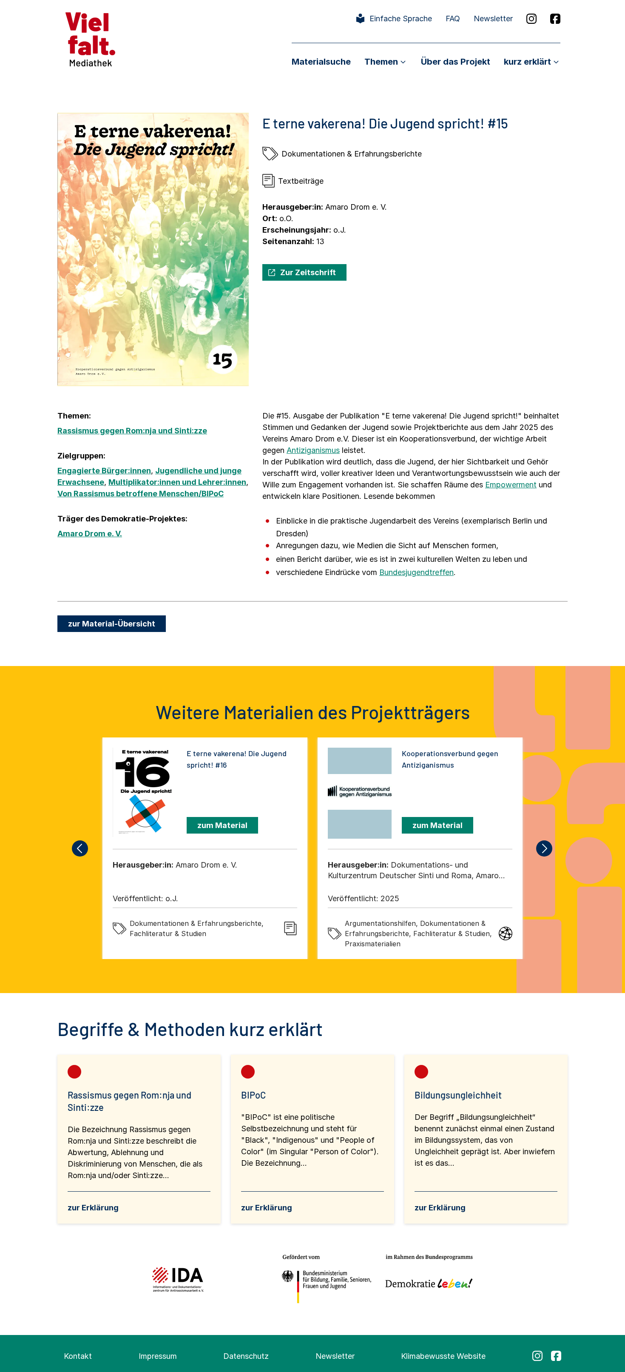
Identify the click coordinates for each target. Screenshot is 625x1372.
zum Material (222, 825)
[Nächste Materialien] (544, 848)
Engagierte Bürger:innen (104, 470)
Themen (381, 62)
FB (555, 18)
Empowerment (511, 484)
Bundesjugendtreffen (416, 572)
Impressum (158, 1356)
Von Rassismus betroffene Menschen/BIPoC (140, 493)
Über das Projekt (455, 62)
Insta (531, 18)
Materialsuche (321, 62)
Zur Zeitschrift (308, 272)
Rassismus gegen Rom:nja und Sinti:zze (132, 430)
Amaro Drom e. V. (89, 533)
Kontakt (78, 1356)
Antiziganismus (313, 450)
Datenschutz (246, 1356)
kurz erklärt (527, 62)
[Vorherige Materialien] (80, 848)
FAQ (453, 18)
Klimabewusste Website (443, 1356)
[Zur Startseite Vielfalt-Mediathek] (90, 38)
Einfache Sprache (400, 18)
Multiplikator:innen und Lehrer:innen (177, 482)
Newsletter (493, 18)
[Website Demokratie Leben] (426, 1279)
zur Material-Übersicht (111, 623)
